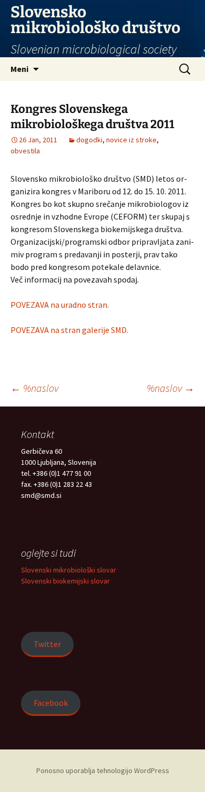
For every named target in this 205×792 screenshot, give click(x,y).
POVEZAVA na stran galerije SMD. (69, 330)
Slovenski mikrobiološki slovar (68, 570)
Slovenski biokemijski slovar (65, 581)
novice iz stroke (131, 139)
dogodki (89, 139)
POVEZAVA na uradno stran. (60, 304)
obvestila (25, 150)
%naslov (34, 387)
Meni (19, 69)
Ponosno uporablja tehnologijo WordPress (102, 770)
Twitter (47, 644)
